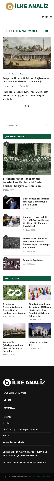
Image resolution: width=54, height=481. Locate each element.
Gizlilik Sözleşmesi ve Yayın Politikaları (20, 429)
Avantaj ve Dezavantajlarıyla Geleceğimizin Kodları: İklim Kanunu (14, 308)
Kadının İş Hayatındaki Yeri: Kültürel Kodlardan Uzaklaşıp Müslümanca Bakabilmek (36, 221)
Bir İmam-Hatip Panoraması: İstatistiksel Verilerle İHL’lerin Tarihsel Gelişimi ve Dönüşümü (22, 182)
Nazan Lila (8, 86)
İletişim (6, 423)
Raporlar (23, 74)
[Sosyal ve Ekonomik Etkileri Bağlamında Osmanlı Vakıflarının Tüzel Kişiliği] (27, 53)
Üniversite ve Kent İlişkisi (39, 344)
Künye (6, 435)
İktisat (14, 74)
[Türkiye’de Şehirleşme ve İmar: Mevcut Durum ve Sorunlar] (14, 330)
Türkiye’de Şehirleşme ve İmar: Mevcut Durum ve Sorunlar (13, 347)
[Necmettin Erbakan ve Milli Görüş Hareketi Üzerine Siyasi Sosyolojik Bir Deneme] (11, 243)
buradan (17, 462)
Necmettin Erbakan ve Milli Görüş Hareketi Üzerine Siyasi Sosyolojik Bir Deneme (36, 243)
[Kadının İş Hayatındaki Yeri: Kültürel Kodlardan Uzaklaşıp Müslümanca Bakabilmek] (11, 221)
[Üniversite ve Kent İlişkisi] (40, 330)
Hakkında (7, 416)
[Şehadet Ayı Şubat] (11, 264)
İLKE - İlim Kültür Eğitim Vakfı (39, 477)
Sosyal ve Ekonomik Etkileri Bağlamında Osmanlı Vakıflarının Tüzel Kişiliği (26, 80)
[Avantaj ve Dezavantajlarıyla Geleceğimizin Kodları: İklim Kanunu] (14, 292)
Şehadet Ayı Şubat (33, 260)
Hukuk (5, 74)
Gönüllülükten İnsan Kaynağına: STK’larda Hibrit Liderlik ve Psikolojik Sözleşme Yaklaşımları (40, 310)
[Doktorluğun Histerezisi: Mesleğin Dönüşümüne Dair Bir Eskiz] (11, 203)
